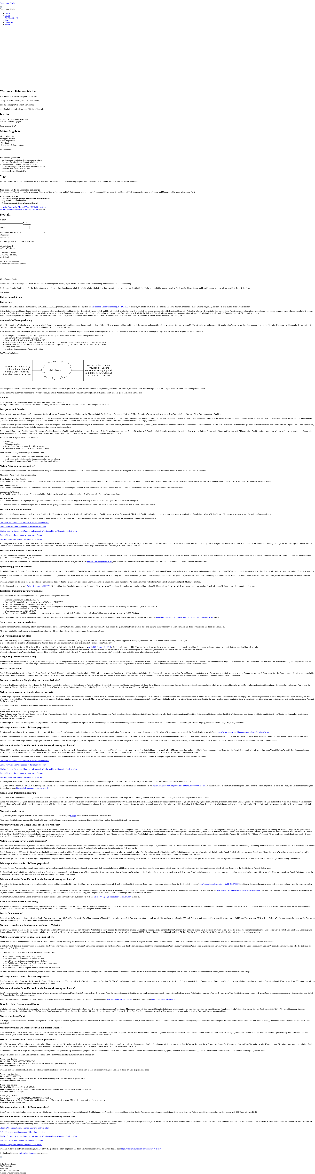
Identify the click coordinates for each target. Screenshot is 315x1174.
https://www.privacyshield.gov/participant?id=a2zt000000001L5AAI (179, 786)
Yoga (7, 20)
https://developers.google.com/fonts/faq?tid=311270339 (238, 890)
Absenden (4, 235)
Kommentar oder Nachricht (11, 232)
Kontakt (8, 24)
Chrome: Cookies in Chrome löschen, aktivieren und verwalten (24, 523)
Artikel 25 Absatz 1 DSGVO (99, 647)
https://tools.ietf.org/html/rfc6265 (99, 562)
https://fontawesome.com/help (162, 999)
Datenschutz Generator (28, 1153)
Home (7, 13)
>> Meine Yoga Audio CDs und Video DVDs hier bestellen (23, 207)
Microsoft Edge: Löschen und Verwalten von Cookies (21, 539)
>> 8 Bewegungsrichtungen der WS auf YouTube (19, 209)
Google (73, 816)
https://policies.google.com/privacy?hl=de (32, 788)
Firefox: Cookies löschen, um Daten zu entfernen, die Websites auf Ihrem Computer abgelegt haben (38, 531)
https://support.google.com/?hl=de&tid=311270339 (219, 884)
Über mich (9, 22)
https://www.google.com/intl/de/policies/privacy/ (112, 897)
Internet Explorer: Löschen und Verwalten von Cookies (21, 535)
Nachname (27, 225)
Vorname (26, 222)
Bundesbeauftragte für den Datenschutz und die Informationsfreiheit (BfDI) (184, 617)
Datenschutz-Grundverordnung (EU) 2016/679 (110, 307)
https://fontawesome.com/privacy (119, 999)
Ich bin (7, 16)
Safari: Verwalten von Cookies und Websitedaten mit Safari (23, 527)
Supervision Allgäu (7, 3)
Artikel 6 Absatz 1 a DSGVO (38, 586)
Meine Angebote (11, 18)
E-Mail (3, 227)
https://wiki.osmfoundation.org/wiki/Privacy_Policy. (141, 1149)
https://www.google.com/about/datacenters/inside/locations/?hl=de (243, 732)
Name (3, 220)
